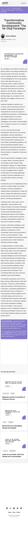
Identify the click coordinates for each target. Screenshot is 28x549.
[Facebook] (7, 508)
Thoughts (8, 8)
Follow (18, 512)
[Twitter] (17, 508)
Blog (14, 512)
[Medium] (14, 508)
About (10, 512)
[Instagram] (10, 508)
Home (2, 8)
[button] (24, 3)
